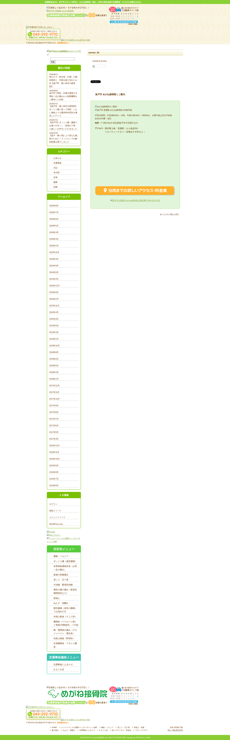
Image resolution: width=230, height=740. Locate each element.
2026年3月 (54, 239)
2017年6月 (54, 425)
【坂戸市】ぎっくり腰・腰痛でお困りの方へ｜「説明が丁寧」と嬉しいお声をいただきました (63, 125)
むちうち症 (59, 669)
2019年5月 (54, 325)
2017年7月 (54, 419)
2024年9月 (54, 265)
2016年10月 (54, 459)
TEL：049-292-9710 (175, 730)
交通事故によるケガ (63, 664)
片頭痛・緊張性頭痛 (63, 585)
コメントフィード (57, 517)
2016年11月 (54, 452)
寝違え (57, 598)
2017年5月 (54, 432)
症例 (56, 177)
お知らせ (57, 158)
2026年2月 (54, 245)
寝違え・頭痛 (139, 727)
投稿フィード (55, 510)
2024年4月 (54, 279)
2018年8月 (54, 352)
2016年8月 (54, 472)
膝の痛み (55, 730)
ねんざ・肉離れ (61, 603)
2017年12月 (54, 385)
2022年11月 (54, 305)
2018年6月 (54, 359)
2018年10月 (54, 345)
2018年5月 (54, 365)
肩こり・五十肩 (61, 580)
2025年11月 (54, 252)
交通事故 (57, 163)
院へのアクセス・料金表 (121, 730)
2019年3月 (54, 332)
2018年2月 (54, 379)
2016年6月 (54, 485)
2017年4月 (54, 439)
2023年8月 (54, 292)
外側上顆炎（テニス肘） (65, 616)
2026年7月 (54, 212)
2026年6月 (54, 219)
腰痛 (56, 182)
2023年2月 (54, 299)
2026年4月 (54, 232)
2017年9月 (54, 405)
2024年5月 (54, 272)
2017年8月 (54, 412)
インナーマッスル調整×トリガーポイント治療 (79, 727)
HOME (54, 727)
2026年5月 (54, 226)
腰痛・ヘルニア (61, 556)
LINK (148, 737)
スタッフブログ (141, 730)
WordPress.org (55, 524)
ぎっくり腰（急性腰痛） (65, 561)
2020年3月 (54, 319)
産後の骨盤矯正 (61, 575)
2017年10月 (54, 399)
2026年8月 (54, 206)
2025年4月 (54, 259)
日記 (56, 168)
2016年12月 (54, 445)
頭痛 (56, 187)
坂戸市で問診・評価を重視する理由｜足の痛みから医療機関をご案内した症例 (63, 96)
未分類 (56, 172)
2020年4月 (54, 312)
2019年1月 (54, 339)
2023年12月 (54, 285)
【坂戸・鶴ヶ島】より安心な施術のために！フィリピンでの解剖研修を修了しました (63, 138)
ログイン (53, 504)
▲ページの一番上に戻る (169, 214)
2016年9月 (54, 465)
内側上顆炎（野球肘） (64, 638)
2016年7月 (54, 479)
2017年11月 (54, 392)
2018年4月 (54, 372)
